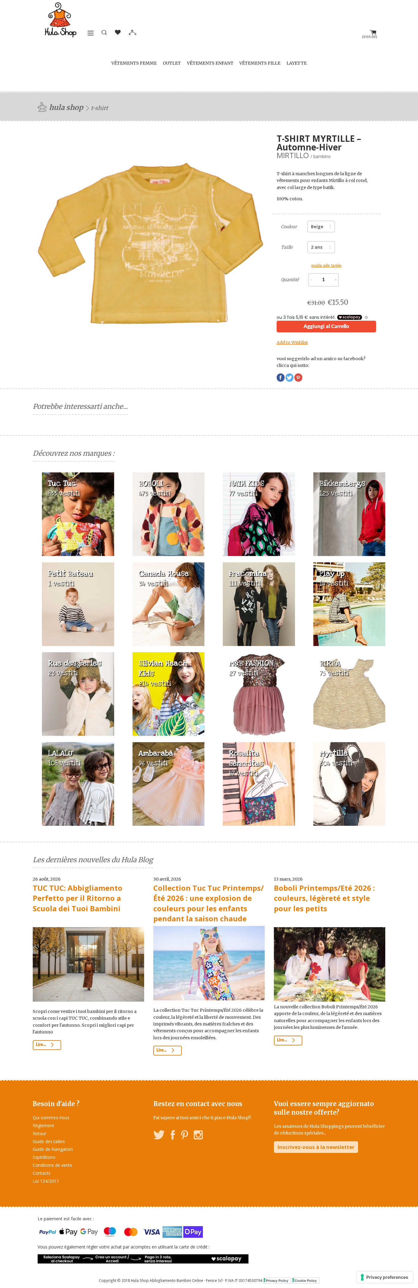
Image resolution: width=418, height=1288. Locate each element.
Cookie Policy (306, 1280)
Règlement (43, 1125)
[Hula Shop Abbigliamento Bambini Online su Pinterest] (184, 1136)
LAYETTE (296, 63)
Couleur (289, 226)
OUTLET (172, 63)
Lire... (41, 1045)
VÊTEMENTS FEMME (134, 63)
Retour (39, 1133)
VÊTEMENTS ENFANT (210, 63)
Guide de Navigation (53, 1149)
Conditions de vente (52, 1165)
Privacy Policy (277, 1280)
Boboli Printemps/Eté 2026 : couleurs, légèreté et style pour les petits (324, 898)
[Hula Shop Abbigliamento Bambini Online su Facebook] (172, 1136)
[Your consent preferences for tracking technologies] (384, 1277)
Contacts (41, 1173)
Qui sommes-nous (51, 1117)
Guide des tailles (49, 1141)
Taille (287, 247)
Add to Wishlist (292, 342)
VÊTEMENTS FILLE (259, 63)
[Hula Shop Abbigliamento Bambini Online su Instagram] (198, 1136)
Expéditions (44, 1157)
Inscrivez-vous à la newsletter (316, 1146)
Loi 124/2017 (46, 1181)
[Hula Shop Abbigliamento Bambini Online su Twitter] (159, 1136)
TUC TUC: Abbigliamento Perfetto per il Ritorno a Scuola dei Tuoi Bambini (77, 898)
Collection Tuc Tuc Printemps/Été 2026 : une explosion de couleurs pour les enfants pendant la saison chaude (208, 903)
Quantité (290, 279)
